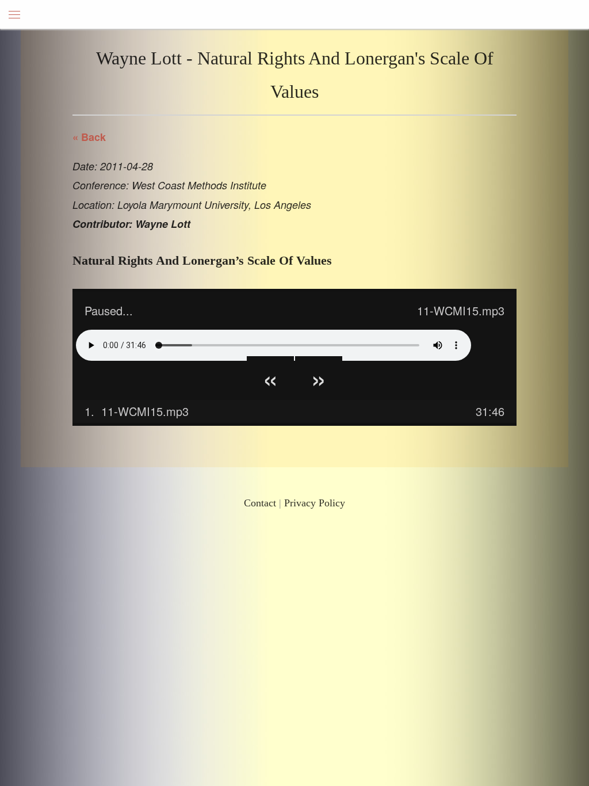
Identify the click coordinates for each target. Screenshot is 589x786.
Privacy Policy (314, 503)
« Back (89, 136)
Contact (260, 503)
